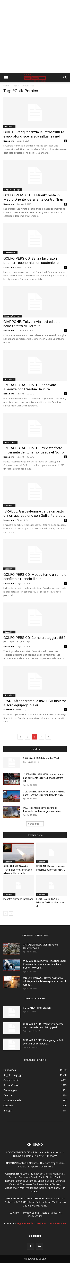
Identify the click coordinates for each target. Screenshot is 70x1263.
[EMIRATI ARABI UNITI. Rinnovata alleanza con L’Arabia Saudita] (35, 365)
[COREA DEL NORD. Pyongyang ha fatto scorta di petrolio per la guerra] (11, 1044)
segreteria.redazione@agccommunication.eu (41, 1223)
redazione (8, 709)
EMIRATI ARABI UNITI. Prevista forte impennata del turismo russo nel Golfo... (34, 450)
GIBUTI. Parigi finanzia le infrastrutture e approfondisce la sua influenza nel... (33, 134)
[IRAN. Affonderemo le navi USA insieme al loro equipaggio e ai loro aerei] (35, 681)
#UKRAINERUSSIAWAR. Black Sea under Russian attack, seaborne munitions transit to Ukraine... (44, 964)
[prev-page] (20, 736)
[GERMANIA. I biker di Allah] (11, 1012)
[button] (5, 77)
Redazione (8, 141)
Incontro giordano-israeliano (18, 899)
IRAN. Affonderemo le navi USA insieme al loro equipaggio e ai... (35, 703)
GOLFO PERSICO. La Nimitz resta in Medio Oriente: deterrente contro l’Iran (33, 197)
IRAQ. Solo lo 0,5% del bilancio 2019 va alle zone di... (50, 902)
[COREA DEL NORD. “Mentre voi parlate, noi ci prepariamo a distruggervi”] (11, 1028)
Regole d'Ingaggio (12, 189)
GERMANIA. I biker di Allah (37, 1007)
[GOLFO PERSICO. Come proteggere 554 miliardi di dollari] (35, 618)
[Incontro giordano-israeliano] (18, 885)
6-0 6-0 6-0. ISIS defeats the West (41, 758)
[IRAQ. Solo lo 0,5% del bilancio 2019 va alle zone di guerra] (51, 885)
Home (6, 85)
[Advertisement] (35, 36)
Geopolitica (9, 126)
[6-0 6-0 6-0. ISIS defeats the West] (11, 762)
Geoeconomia (10, 253)
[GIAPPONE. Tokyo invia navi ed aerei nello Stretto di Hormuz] (35, 301)
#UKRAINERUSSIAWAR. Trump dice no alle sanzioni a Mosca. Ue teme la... (17, 870)
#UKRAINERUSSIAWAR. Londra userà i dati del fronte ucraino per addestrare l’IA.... (43, 778)
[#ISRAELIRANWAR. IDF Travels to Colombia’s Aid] (11, 949)
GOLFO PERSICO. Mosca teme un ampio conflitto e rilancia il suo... (34, 577)
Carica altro (33, 823)
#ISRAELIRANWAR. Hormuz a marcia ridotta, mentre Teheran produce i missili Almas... (44, 981)
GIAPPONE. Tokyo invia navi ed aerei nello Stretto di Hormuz (32, 324)
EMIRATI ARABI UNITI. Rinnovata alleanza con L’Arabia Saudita (29, 387)
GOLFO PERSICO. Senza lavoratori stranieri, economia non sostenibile (31, 260)
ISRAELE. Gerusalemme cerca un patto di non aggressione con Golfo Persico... (34, 513)
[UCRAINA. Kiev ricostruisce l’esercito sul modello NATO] (51, 853)
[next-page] (48, 736)
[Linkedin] (39, 1246)
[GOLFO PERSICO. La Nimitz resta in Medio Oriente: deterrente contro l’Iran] (35, 175)
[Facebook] (30, 1246)
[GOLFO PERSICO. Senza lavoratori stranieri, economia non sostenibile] (35, 238)
